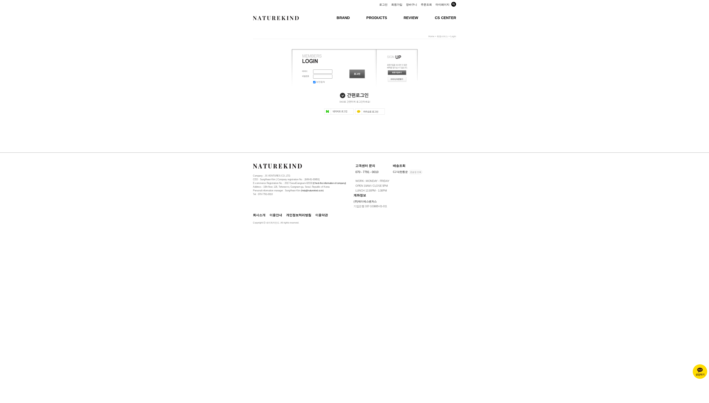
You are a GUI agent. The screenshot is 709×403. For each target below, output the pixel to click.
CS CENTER (445, 18)
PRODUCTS (376, 18)
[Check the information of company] (329, 183)
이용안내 (276, 215)
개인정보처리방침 (298, 215)
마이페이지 (442, 4)
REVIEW (411, 18)
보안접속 (320, 82)
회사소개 (259, 215)
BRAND (343, 18)
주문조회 (426, 4)
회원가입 (396, 4)
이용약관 (321, 215)
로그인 (383, 4)
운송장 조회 (415, 172)
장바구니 (411, 4)
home (431, 36)
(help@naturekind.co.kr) (312, 190)
